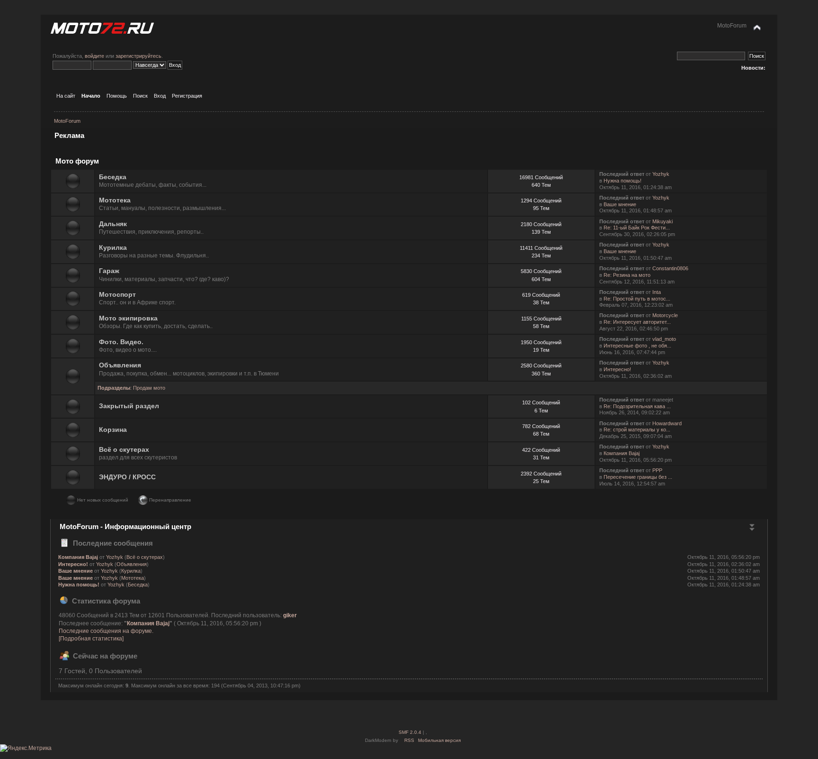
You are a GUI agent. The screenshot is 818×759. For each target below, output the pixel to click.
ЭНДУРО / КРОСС (127, 477)
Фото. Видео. (121, 342)
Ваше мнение (620, 204)
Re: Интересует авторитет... (637, 322)
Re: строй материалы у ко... (637, 429)
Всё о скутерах (124, 449)
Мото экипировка (128, 318)
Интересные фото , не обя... (637, 345)
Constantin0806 (670, 268)
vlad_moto (664, 339)
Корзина (113, 429)
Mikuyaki (662, 221)
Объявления (120, 365)
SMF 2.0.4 (410, 732)
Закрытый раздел (129, 406)
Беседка (112, 177)
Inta (656, 292)
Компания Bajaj (622, 453)
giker (290, 615)
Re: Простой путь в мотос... (637, 299)
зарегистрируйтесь (138, 56)
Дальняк (113, 224)
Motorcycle (665, 315)
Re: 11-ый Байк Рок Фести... (637, 227)
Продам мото (149, 388)
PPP (657, 470)
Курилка (113, 247)
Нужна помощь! (622, 180)
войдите (94, 56)
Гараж (109, 270)
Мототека (115, 200)
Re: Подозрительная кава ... (637, 406)
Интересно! (617, 369)
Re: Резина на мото (627, 275)
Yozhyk (660, 174)
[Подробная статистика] (91, 638)
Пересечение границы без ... (638, 477)
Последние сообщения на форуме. (106, 631)
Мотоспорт (117, 294)
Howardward (667, 423)
